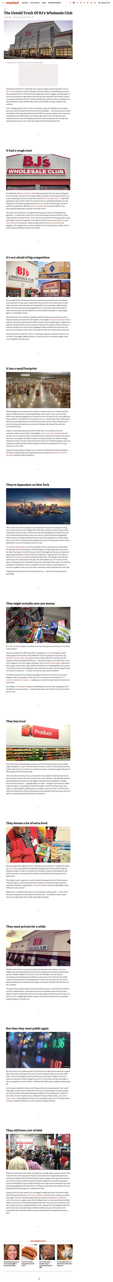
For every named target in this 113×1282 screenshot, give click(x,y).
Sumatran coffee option (52, 663)
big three (31, 334)
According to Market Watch (16, 547)
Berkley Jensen (29, 218)
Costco (56, 198)
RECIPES (25, 3)
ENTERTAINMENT (54, 3)
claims (11, 646)
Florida (15, 446)
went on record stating (49, 433)
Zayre (41, 203)
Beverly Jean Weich (54, 223)
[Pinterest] (84, 3)
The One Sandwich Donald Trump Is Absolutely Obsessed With (45, 1264)
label (39, 778)
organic (23, 767)
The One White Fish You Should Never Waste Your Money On (64, 1263)
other (38, 677)
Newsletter (105, 3)
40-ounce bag (48, 653)
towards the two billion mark (36, 1195)
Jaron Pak (8, 17)
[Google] (91, 3)
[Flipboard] (88, 3)
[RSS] (95, 3)
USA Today (13, 869)
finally (63, 206)
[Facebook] (70, 3)
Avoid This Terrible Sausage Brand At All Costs (28, 1263)
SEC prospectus (19, 557)
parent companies (36, 206)
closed (11, 996)
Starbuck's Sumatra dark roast (17, 658)
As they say (37, 885)
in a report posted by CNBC (59, 320)
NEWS (44, 3)
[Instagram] (81, 3)
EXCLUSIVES (34, 3)
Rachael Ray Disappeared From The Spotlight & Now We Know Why (11, 1263)
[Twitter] (77, 3)
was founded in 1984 (28, 193)
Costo (64, 89)
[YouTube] (74, 3)
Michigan (64, 443)
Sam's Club (10, 91)
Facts (5, 9)
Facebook (69, 57)
